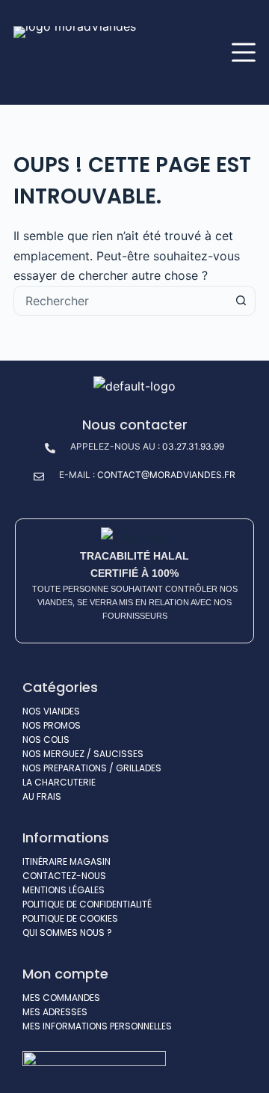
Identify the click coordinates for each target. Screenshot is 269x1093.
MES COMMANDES (61, 997)
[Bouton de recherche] (240, 301)
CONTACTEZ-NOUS (64, 875)
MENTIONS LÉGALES (63, 890)
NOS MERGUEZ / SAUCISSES (82, 753)
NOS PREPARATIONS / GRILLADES (91, 768)
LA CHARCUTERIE (59, 782)
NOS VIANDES (51, 711)
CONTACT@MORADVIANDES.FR (166, 474)
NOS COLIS (45, 739)
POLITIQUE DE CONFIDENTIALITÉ (87, 904)
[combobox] (120, 301)
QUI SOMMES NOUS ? (67, 932)
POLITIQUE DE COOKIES (70, 918)
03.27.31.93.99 (193, 446)
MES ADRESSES (54, 1011)
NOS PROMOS (51, 725)
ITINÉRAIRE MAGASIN (66, 861)
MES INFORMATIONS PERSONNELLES (97, 1026)
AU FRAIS (41, 796)
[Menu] (244, 52)
